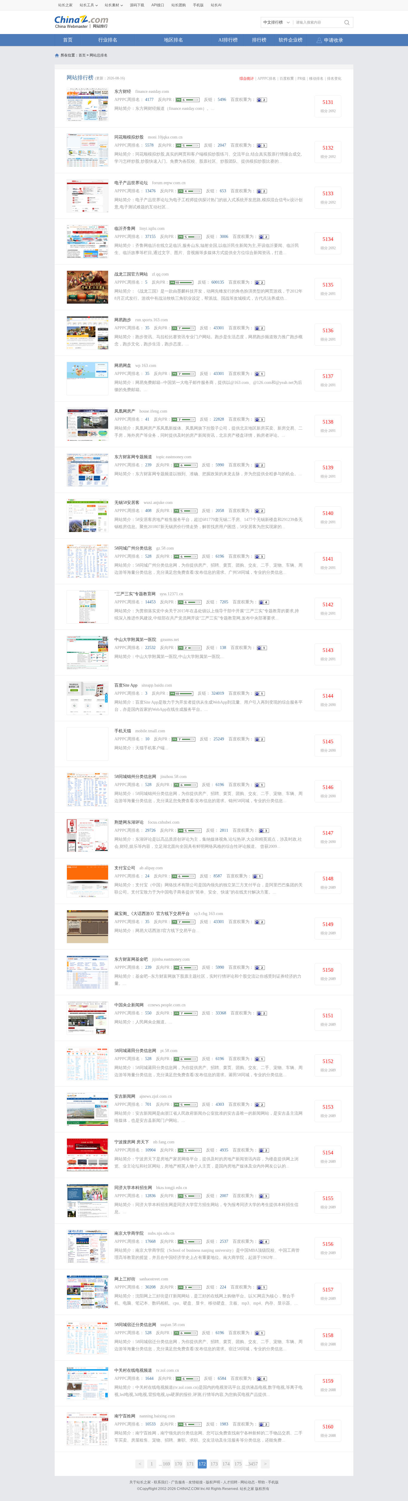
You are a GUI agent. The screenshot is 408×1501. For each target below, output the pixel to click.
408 (148, 510)
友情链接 (195, 1482)
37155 (150, 236)
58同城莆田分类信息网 (135, 1050)
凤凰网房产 (124, 411)
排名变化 (334, 78)
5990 (220, 465)
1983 (224, 1424)
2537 (224, 1241)
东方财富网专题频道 (133, 457)
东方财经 (122, 91)
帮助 (261, 1482)
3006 (224, 236)
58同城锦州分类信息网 (135, 776)
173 (214, 1463)
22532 (150, 647)
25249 (219, 739)
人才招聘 (230, 1482)
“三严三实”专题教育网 (135, 594)
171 (190, 1463)
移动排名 (316, 78)
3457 (253, 1463)
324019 (217, 693)
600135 (217, 282)
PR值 (301, 78)
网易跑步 (122, 320)
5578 (149, 145)
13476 (150, 191)
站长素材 (112, 5)
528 (148, 556)
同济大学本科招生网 (133, 1187)
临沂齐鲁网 (124, 228)
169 (166, 1463)
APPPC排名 (266, 78)
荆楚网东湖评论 (129, 822)
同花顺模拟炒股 (129, 137)
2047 (222, 145)
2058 (220, 510)
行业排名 (107, 39)
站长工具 (87, 5)
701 (148, 1104)
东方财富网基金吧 (131, 959)
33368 (221, 1013)
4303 (220, 1104)
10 (147, 739)
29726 (150, 830)
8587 (218, 876)
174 (226, 1463)
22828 (219, 419)
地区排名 (173, 39)
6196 (220, 556)
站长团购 (178, 5)
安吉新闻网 (124, 1096)
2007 (224, 1196)
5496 (222, 99)
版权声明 (213, 1482)
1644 (149, 1378)
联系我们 (161, 1482)
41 (147, 419)
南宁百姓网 (124, 1416)
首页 (68, 39)
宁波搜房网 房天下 (131, 1142)
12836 (150, 1196)
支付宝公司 (124, 868)
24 (147, 876)
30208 (150, 1287)
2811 (224, 830)
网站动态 (247, 1482)
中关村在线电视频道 (133, 1370)
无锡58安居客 (126, 502)
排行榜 (259, 39)
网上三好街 (125, 1279)
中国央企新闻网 (129, 1005)
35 (147, 328)
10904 (150, 1150)
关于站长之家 (140, 1482)
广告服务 (178, 1482)
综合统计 (247, 78)
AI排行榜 (228, 39)
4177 (149, 99)
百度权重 (287, 78)
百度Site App (125, 685)
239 (148, 465)
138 (223, 647)
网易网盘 (122, 365)
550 (148, 1013)
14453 (150, 602)
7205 (224, 602)
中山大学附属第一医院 (135, 639)
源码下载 (137, 5)
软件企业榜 (291, 39)
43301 (219, 328)
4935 (224, 1150)
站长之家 (65, 5)
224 (223, 1287)
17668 (150, 1241)
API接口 (157, 5)
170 (178, 1463)
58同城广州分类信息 (133, 548)
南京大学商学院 (129, 1233)
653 (223, 191)
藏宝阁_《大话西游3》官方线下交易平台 (152, 913)
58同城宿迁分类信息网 (135, 1324)
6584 (222, 1378)
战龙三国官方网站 (131, 274)
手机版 (273, 1482)
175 (238, 1463)
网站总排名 (99, 55)
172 (202, 1463)
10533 (150, 1424)
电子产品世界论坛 (131, 183)
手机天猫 (122, 731)
